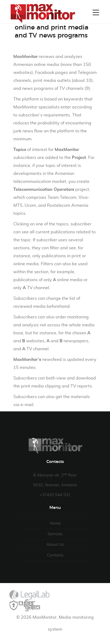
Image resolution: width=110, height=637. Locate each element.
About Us (55, 545)
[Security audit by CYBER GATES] (25, 605)
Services (55, 534)
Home (55, 523)
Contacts (55, 555)
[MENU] (95, 12)
